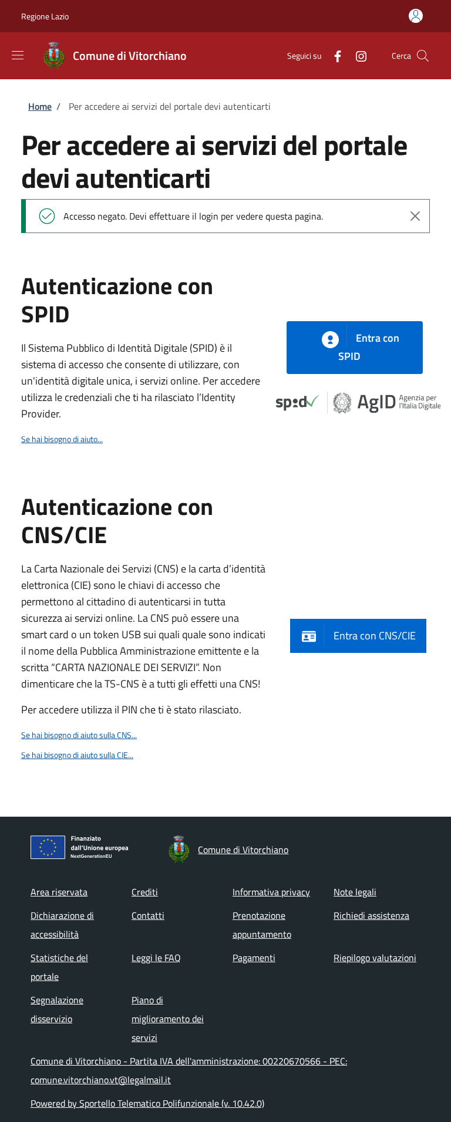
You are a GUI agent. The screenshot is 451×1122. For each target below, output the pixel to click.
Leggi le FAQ (156, 958)
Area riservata (59, 892)
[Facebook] (333, 55)
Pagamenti (254, 958)
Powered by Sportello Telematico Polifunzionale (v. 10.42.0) (147, 1103)
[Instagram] (356, 55)
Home (40, 106)
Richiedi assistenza (371, 915)
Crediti (145, 892)
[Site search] (423, 56)
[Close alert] (415, 216)
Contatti (148, 915)
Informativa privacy (271, 892)
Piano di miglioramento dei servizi (168, 1018)
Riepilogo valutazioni (375, 958)
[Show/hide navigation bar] (17, 55)
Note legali (355, 892)
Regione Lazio (45, 16)
